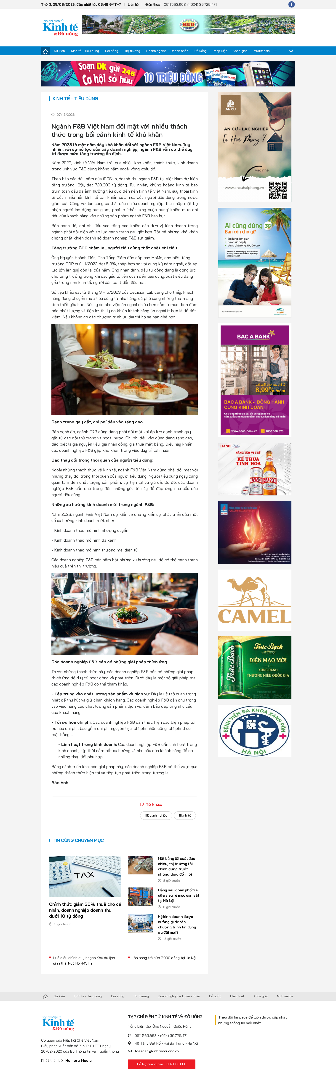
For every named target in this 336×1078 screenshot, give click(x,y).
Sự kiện (59, 51)
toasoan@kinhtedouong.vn (157, 1051)
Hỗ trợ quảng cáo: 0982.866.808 (161, 1064)
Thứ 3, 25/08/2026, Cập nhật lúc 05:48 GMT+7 (81, 4)
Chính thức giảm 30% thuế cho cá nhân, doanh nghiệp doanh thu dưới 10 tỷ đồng (85, 910)
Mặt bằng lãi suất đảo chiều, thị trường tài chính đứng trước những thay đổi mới (176, 866)
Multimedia (262, 51)
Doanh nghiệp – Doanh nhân (167, 51)
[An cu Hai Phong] (254, 146)
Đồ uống (200, 51)
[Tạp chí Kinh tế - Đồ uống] (45, 996)
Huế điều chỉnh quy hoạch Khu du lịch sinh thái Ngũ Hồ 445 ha (84, 960)
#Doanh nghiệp (156, 815)
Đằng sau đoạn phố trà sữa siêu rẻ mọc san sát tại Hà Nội (178, 895)
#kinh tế (185, 815)
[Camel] (254, 599)
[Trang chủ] (45, 51)
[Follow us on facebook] (291, 4)
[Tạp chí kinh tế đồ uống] (60, 27)
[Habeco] (254, 469)
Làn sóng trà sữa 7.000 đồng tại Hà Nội (164, 957)
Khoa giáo (240, 51)
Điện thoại (152, 4)
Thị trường (132, 51)
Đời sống (111, 51)
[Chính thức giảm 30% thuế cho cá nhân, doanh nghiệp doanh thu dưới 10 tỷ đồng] (85, 876)
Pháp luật (220, 51)
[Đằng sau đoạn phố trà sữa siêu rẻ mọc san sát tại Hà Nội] (140, 896)
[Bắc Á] (254, 380)
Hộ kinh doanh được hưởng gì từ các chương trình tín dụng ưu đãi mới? (177, 924)
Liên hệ (133, 4)
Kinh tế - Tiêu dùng (85, 51)
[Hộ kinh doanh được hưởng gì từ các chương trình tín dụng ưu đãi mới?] (140, 923)
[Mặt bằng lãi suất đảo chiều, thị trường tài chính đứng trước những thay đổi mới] (140, 865)
